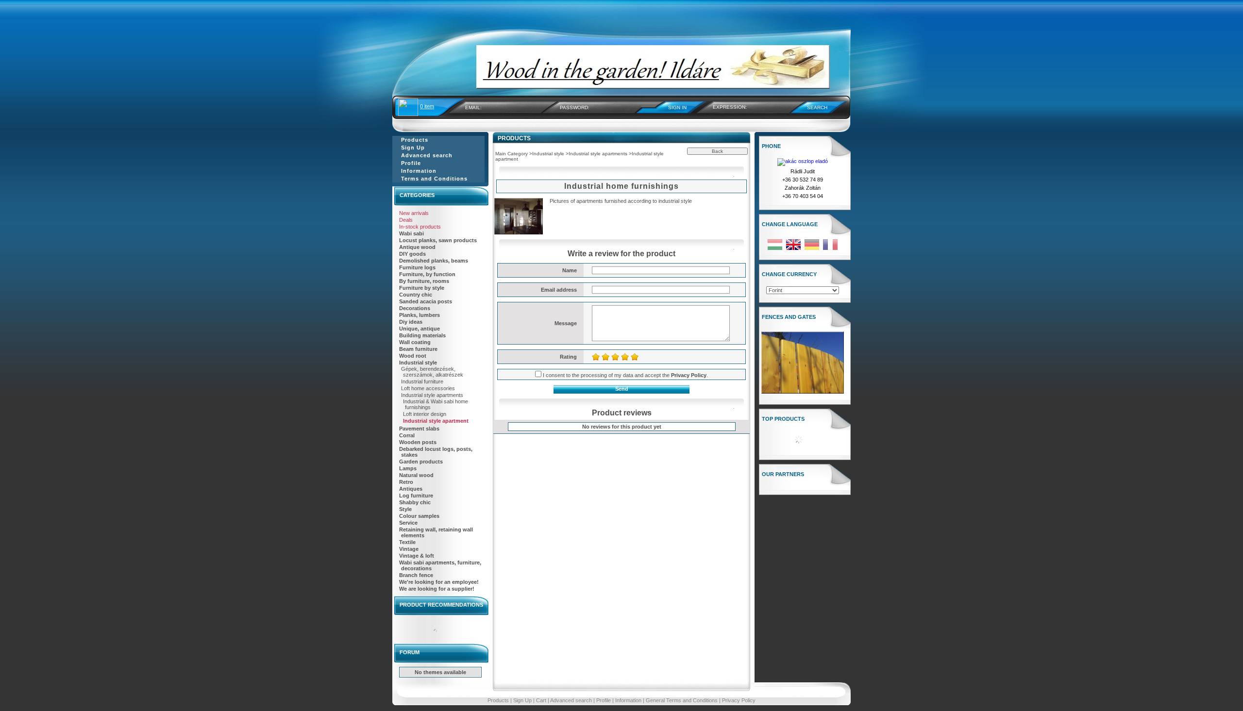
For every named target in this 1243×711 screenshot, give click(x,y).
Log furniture (416, 495)
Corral (407, 435)
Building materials (422, 335)
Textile (407, 542)
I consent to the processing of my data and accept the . (625, 375)
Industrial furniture (422, 381)
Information (628, 700)
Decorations (414, 308)
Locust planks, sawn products (438, 240)
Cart (541, 700)
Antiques (410, 489)
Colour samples (419, 516)
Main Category (511, 153)
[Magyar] (775, 249)
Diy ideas (410, 322)
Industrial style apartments (432, 395)
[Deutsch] (812, 249)
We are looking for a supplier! (436, 589)
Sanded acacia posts (425, 301)
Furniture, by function (427, 274)
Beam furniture (418, 349)
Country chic (415, 295)
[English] (793, 249)
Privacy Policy (739, 700)
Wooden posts (418, 442)
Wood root (412, 356)
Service (408, 523)
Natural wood (416, 475)
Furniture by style (421, 288)
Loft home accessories (428, 388)
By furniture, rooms (424, 281)
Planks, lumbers (419, 315)
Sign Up (522, 700)
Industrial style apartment (436, 421)
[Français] (830, 249)
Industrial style (418, 362)
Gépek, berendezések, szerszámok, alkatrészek (432, 372)
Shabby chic (415, 502)
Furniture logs (417, 267)
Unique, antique (419, 328)
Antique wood (417, 247)
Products (498, 700)
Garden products (421, 461)
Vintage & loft (416, 556)
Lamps (408, 468)
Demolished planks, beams (433, 261)
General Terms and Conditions (682, 700)
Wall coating (415, 342)
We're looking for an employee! (439, 582)
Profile (603, 700)
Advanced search (571, 700)
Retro (406, 482)
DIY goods (412, 254)
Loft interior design (424, 414)
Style (405, 509)
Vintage (409, 549)
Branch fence (416, 575)
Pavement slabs (419, 428)
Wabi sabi (411, 233)
